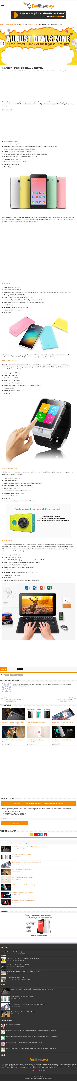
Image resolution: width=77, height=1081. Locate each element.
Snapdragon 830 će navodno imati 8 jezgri (23, 900)
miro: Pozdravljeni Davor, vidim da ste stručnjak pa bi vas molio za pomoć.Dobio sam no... (31, 1048)
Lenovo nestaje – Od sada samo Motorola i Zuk (65, 699)
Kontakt (41, 1070)
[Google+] (35, 834)
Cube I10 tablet (7, 540)
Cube (7, 674)
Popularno (11, 843)
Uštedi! (44, 71)
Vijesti (48, 71)
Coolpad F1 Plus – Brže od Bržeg (18, 965)
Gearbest (13, 674)
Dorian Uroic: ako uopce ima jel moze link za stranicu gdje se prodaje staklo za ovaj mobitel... (32, 1036)
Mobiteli (35, 71)
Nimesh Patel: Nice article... (14, 1025)
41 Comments (19, 973)
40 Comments (26, 979)
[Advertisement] (38, 86)
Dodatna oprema (32, 24)
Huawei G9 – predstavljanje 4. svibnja (22, 892)
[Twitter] (41, 834)
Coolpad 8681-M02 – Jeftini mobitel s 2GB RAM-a (12, 699)
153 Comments (25, 954)
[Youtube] (45, 834)
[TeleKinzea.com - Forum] (38, 15)
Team (35, 1070)
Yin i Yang (23, 24)
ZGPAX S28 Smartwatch (9, 361)
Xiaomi (20, 674)
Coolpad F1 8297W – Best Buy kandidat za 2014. (23, 958)
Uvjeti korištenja (47, 1078)
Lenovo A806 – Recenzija (15, 977)
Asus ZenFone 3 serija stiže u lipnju (22, 869)
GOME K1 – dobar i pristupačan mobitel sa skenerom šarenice (13, 723)
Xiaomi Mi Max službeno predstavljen (35, 741)
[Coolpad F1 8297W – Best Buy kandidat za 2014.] (3, 960)
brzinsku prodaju (27, 102)
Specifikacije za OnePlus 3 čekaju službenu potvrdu (63, 723)
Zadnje (4, 843)
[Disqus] (38, 773)
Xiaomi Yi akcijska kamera (10, 468)
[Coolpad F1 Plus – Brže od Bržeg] (3, 966)
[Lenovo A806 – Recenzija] (3, 979)
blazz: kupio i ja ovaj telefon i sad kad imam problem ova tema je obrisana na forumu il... (31, 1030)
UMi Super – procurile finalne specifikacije (23, 885)
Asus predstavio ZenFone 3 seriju (21, 854)
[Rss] (31, 834)
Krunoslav (6, 71)
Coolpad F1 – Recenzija (14, 952)
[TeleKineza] (38, 5)
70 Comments (20, 966)
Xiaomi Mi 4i (6, 283)
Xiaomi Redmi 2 (7, 110)
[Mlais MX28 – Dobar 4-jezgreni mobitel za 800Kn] (3, 972)
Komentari (20, 843)
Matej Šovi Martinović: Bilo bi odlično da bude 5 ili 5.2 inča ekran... (24, 1042)
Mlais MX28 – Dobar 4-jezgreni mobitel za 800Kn (23, 971)
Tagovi (27, 843)
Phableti (40, 71)
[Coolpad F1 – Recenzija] (3, 953)
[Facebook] (38, 834)
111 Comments (20, 960)
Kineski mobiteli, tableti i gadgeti (9, 24)
